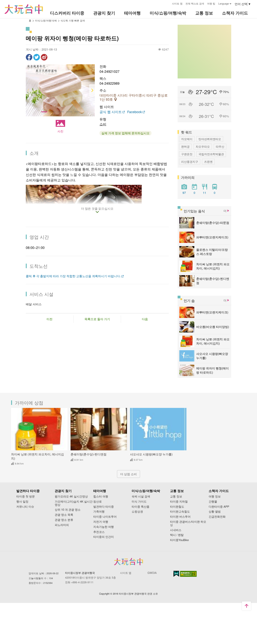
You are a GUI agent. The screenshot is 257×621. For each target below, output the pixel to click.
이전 (49, 319)
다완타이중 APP (219, 506)
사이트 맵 (177, 3)
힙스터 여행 (100, 496)
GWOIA (152, 573)
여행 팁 (211, 3)
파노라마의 (62, 525)
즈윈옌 (208, 162)
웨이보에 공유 (44, 57)
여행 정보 (215, 496)
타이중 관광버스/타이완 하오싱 (188, 523)
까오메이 (186, 139)
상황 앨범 (215, 511)
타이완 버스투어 (180, 516)
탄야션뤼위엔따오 (209, 139)
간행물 (213, 501)
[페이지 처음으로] (246, 605)
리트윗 (36, 57)
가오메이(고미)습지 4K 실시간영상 (74, 503)
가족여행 (99, 511)
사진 (60, 131)
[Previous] (28, 90)
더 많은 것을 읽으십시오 (97, 209)
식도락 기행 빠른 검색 (73, 20)
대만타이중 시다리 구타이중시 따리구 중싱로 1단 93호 (134, 97)
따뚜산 (220, 146)
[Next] (92, 90)
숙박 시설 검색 (141, 496)
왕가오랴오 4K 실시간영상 (71, 496)
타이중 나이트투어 (105, 516)
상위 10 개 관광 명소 (68, 509)
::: (168, 3)
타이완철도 (177, 506)
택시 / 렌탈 (177, 535)
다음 (145, 319)
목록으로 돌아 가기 (97, 319)
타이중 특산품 (140, 506)
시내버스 (175, 530)
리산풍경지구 (189, 162)
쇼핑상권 (137, 511)
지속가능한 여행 (103, 526)
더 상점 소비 (128, 474)
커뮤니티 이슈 (25, 506)
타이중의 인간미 (103, 536)
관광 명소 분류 (64, 519)
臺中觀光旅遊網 (24, 9)
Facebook (134, 112)
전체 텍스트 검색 (195, 3)
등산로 (97, 501)
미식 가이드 (139, 501)
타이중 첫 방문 (25, 496)
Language (223, 3)
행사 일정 (22, 501)
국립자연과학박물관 (211, 154)
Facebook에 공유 (29, 57)
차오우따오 (203, 146)
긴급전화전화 (217, 516)
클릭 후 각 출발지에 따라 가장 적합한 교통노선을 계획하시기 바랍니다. (73, 276)
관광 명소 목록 (64, 514)
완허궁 (185, 146)
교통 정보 (176, 496)
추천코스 (99, 531)
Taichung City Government (128, 561)
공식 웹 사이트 (111, 112)
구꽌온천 (186, 154)
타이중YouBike (179, 540)
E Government (176, 574)
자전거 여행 (100, 521)
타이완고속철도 (180, 511)
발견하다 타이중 (103, 506)
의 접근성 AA (188, 574)
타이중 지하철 (179, 501)
